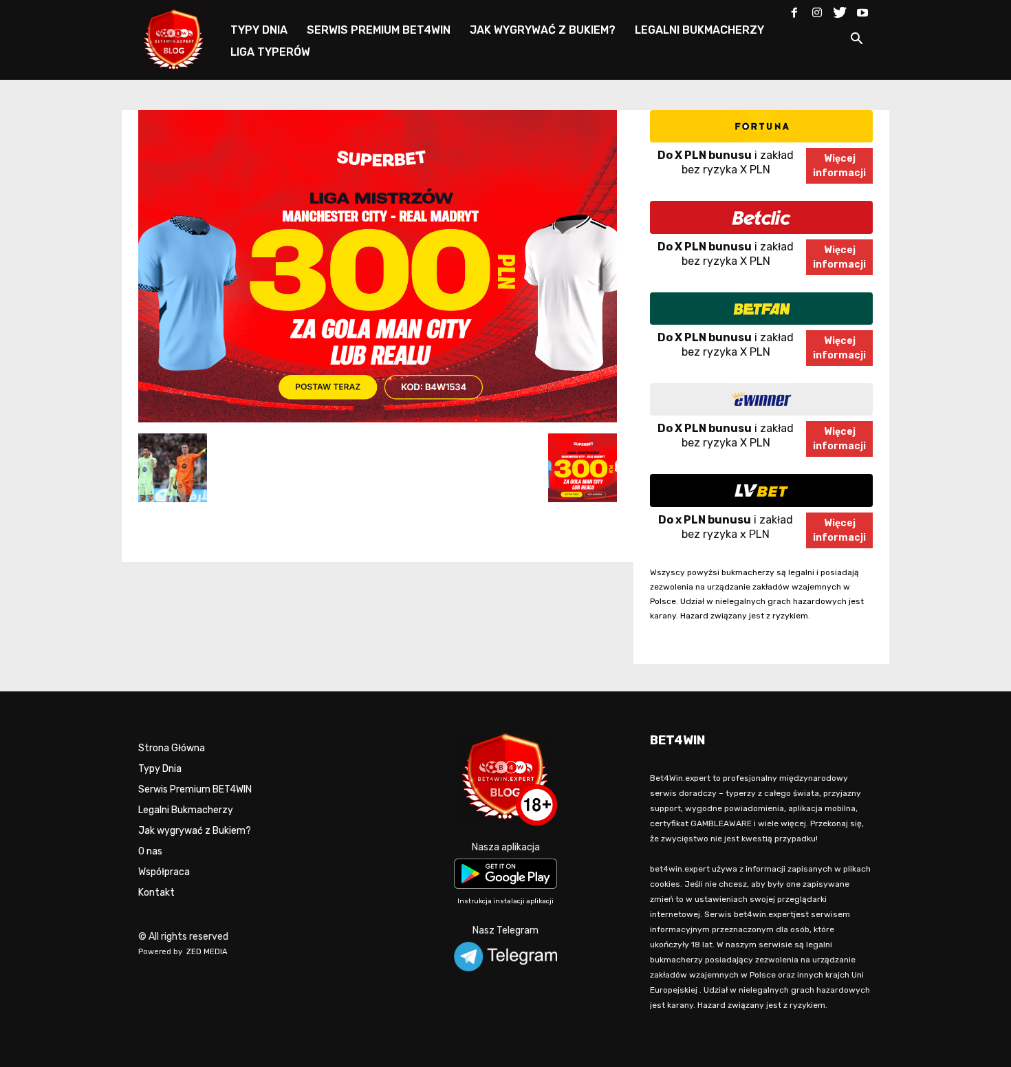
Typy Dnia (160, 769)
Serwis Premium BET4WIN (195, 789)
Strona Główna (171, 748)
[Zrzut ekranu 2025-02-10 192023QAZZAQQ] (377, 419)
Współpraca (164, 872)
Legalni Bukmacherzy (185, 810)
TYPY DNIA (258, 29)
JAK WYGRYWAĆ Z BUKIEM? (543, 29)
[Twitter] (839, 9)
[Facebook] (794, 9)
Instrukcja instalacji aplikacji (505, 901)
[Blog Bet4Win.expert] (181, 37)
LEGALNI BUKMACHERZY (699, 29)
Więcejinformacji (839, 166)
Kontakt (156, 892)
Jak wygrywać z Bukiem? (194, 831)
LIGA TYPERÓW (270, 51)
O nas (150, 851)
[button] (856, 41)
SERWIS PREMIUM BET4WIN (378, 29)
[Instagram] (817, 9)
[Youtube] (862, 9)
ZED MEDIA (207, 951)
